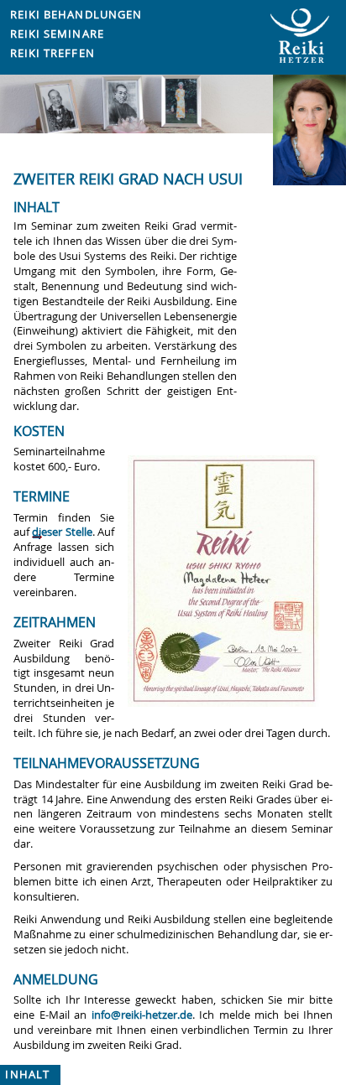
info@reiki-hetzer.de (142, 1015)
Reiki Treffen (52, 53)
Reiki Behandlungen (76, 15)
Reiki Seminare (57, 34)
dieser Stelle (62, 532)
